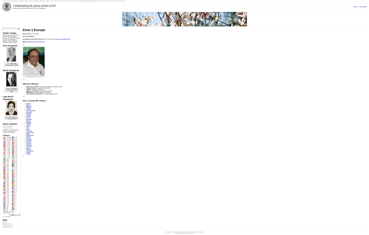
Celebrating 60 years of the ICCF (34, 5)
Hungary (28, 122)
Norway (28, 136)
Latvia (28, 129)
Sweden (28, 149)
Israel (28, 126)
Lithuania (29, 131)
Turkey (28, 152)
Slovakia (28, 145)
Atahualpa (191, 233)
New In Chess (8, 128)
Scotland (29, 144)
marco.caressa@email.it (63, 39)
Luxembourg (30, 132)
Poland (28, 138)
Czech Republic (31, 110)
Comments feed (8, 225)
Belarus (28, 105)
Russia (28, 142)
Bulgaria (28, 108)
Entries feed (7, 224)
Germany (29, 119)
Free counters (6, 216)
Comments (363, 6)
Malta (28, 134)
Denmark (29, 112)
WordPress (184, 233)
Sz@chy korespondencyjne (11, 129)
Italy (27, 128)
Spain (28, 148)
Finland (28, 116)
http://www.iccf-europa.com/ (36, 42)
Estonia (28, 115)
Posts (355, 6)
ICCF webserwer (8, 126)
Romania (29, 141)
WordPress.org (8, 227)
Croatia (28, 109)
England (28, 113)
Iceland (28, 123)
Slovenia (29, 146)
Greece (28, 121)
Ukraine (28, 154)
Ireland (28, 125)
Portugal (28, 139)
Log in (5, 222)
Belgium (28, 106)
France (28, 118)
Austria (28, 103)
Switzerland (29, 151)
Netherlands (29, 135)
